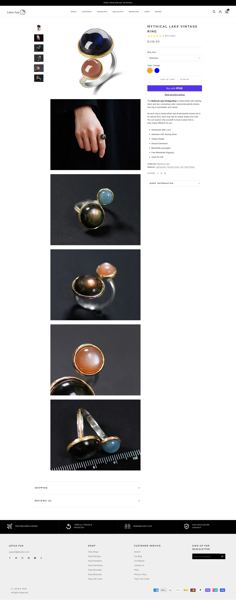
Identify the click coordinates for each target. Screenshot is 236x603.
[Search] (214, 11)
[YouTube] (35, 557)
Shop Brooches (95, 574)
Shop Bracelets (95, 570)
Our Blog (138, 556)
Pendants (102, 12)
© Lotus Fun (19, 589)
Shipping (41, 487)
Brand (158, 12)
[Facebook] (158, 173)
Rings (74, 12)
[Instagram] (22, 557)
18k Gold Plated (187, 167)
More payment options (175, 94)
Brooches (134, 12)
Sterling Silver (173, 167)
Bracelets (118, 12)
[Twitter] (161, 173)
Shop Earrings (94, 556)
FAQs (136, 570)
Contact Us (139, 565)
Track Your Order (141, 579)
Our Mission (139, 561)
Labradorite (161, 167)
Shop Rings (93, 552)
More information (162, 183)
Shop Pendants (95, 561)
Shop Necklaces (95, 565)
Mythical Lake (163, 164)
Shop (147, 12)
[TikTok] (41, 557)
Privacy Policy (140, 574)
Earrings (87, 12)
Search (137, 552)
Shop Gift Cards (95, 579)
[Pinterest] (165, 173)
